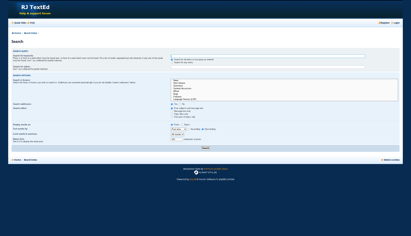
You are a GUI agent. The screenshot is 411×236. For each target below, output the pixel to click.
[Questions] (284, 86)
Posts (176, 124)
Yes (175, 104)
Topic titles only (180, 114)
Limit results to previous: (25, 134)
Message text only (182, 111)
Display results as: (22, 124)
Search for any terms (183, 62)
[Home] (32, 9)
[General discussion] (284, 88)
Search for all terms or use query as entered (193, 59)
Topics (186, 124)
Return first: (18, 139)
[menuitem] (31, 22)
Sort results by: (20, 129)
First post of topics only (184, 117)
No (182, 104)
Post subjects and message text (188, 108)
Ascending (195, 129)
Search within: (20, 108)
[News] (284, 80)
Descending (209, 129)
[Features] (284, 96)
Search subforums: (22, 104)
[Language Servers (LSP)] (284, 99)
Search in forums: (21, 80)
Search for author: (21, 66)
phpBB (193, 179)
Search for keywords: (23, 55)
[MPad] (284, 91)
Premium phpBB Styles (216, 168)
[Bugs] (284, 94)
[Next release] (284, 83)
